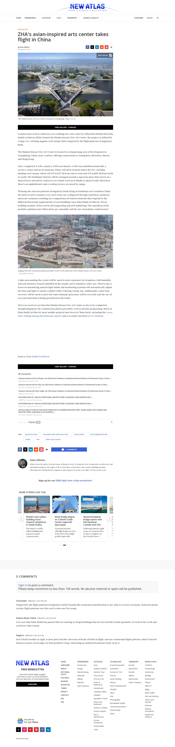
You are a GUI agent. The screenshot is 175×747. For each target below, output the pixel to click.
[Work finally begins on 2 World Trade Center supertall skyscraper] (65, 504)
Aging (147, 689)
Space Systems (83, 686)
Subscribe (32, 684)
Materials (80, 675)
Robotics (80, 682)
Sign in (22, 585)
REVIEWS (64, 681)
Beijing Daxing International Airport (42, 316)
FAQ (62, 702)
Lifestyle (113, 689)
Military (80, 679)
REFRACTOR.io (151, 662)
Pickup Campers (100, 711)
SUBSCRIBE (138, 18)
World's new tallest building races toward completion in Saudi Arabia (36, 520)
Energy (79, 668)
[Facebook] (87, 47)
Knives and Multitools (98, 703)
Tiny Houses (98, 675)
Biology (148, 675)
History (112, 682)
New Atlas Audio (53, 439)
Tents (96, 729)
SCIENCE (148, 665)
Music (112, 693)
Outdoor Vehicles (100, 668)
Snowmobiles (99, 726)
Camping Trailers (100, 691)
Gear (95, 665)
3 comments (71, 449)
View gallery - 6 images (65, 127)
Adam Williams (37, 460)
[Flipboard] (106, 47)
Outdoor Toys (99, 672)
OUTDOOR (46, 18)
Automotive (133, 668)
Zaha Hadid (79, 434)
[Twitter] (92, 47)
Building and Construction (55, 434)
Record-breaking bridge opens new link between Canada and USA (92, 520)
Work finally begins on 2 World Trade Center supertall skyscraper (65, 520)
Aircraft (131, 665)
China (27, 439)
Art (38, 439)
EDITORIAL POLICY (65, 673)
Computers (114, 668)
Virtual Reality (115, 710)
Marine (131, 675)
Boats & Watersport (98, 683)
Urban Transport (135, 682)
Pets (111, 696)
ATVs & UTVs (99, 679)
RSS (62, 698)
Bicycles (132, 672)
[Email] (111, 47)
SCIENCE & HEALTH (91, 18)
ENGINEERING (30, 18)
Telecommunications (118, 706)
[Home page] (87, 7)
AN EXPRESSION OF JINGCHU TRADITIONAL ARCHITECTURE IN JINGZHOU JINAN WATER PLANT (54, 397)
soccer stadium (95, 316)
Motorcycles (133, 679)
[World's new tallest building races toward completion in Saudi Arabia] (37, 504)
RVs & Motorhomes (99, 715)
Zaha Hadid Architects (37, 356)
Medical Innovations (149, 710)
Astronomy (149, 672)
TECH (59, 18)
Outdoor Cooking (100, 708)
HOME (18, 18)
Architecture (23, 29)
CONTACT (65, 695)
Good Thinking (115, 679)
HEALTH (148, 686)
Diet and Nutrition (152, 696)
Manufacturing (82, 672)
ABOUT (64, 668)
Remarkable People (117, 703)
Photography (115, 700)
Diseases (148, 705)
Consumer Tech (116, 672)
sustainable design (98, 434)
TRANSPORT (72, 18)
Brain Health (150, 693)
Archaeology (150, 668)
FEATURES (65, 678)
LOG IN (149, 18)
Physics (148, 682)
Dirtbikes (97, 695)
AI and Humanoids (117, 665)
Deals (112, 713)
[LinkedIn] (97, 47)
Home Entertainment (118, 686)
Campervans (98, 688)
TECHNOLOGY (115, 662)
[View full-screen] (110, 55)
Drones (113, 675)
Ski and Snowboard (98, 721)
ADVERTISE (65, 685)
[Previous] (21, 518)
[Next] (109, 518)
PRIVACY (64, 691)
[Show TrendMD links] (112, 422)
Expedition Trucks (100, 698)
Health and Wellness (149, 715)
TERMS (64, 688)
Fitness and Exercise (149, 701)
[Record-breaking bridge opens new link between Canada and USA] (94, 504)
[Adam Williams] (22, 463)
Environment (150, 679)
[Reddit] (102, 47)
